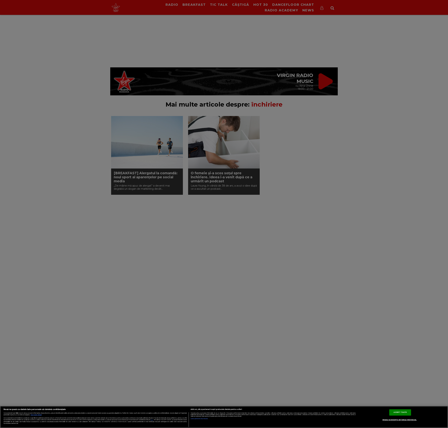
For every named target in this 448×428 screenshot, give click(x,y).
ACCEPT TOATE (400, 412)
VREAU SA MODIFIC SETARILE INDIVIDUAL (399, 420)
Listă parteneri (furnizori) (199, 418)
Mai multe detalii (36, 415)
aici (152, 419)
